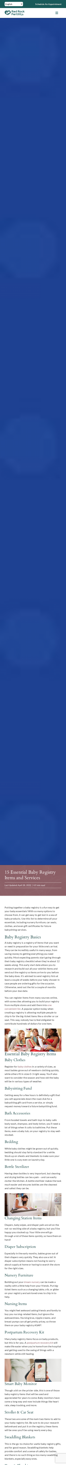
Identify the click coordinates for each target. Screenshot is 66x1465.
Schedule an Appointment (48, 4)
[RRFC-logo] (15, 11)
